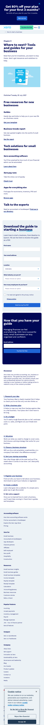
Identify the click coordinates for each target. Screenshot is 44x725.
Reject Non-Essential (22, 716)
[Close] (36, 691)
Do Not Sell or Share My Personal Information (22, 710)
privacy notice (18, 705)
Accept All (22, 722)
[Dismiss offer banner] (39, 4)
